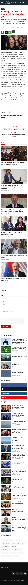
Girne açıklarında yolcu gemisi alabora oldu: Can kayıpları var (18, 439)
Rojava (13, 543)
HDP (23, 543)
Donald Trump (9, 556)
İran (12, 540)
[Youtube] (25, 573)
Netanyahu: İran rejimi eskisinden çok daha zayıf (18, 414)
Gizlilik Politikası (14, 583)
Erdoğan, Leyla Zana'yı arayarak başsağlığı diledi (18, 406)
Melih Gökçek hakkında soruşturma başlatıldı (18, 510)
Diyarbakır (21, 552)
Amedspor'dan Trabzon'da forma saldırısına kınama (18, 486)
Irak (16, 540)
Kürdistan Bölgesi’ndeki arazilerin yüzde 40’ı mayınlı (14, 135)
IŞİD (3, 543)
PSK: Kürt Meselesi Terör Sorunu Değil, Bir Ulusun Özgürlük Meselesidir (13, 163)
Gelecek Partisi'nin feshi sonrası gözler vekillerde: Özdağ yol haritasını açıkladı (12, 210)
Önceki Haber (15, 126)
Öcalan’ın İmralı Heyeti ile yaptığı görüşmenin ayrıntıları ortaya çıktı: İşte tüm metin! (19, 340)
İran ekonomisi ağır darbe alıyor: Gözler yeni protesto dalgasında (19, 471)
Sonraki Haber (13, 132)
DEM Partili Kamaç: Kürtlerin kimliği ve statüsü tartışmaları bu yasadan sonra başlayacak (12, 187)
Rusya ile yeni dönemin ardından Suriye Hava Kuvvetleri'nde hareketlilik (18, 372)
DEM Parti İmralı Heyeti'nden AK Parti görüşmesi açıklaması (11, 233)
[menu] (2, 2)
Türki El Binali (13, 552)
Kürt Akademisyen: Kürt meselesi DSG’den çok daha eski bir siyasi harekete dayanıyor (19, 448)
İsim (2, 295)
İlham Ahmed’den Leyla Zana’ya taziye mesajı (17, 478)
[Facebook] (13, 573)
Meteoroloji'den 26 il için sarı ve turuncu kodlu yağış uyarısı (19, 355)
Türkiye (7, 543)
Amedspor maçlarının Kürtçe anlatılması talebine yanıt (19, 347)
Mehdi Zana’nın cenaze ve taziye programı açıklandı (18, 518)
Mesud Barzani (5, 552)
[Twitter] (17, 573)
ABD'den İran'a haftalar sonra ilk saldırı (19, 422)
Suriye (7, 540)
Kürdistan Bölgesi (5, 546)
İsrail (18, 543)
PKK (9, 112)
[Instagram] (21, 573)
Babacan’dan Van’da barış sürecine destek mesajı (18, 502)
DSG (3, 556)
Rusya (21, 540)
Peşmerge (14, 546)
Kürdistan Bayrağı (5, 549)
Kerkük (16, 556)
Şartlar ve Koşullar (5, 583)
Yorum (2, 308)
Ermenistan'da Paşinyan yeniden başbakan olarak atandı (13, 279)
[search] (26, 2)
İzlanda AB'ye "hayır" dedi (18, 462)
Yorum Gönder (5, 326)
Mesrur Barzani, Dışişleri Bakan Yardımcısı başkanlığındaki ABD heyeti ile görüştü (14, 128)
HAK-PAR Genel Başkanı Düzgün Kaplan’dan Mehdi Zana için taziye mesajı (18, 455)
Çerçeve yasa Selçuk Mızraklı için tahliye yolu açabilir (14, 256)
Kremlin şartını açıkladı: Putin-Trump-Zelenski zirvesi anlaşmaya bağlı (19, 431)
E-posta (3, 301)
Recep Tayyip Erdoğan (16, 549)
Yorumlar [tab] (4, 290)
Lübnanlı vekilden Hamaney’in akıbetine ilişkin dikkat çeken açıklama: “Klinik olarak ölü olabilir (19, 528)
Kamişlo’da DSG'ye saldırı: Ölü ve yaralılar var (19, 363)
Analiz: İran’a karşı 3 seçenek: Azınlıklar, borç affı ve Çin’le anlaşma (19, 495)
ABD (3, 540)
